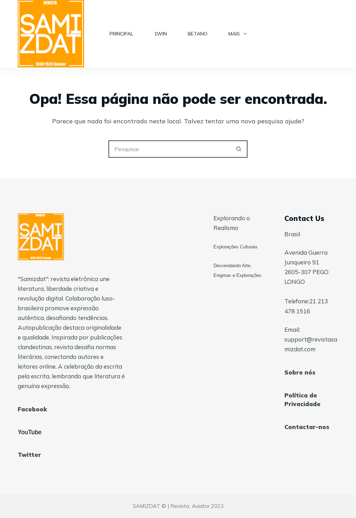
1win (160, 34)
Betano (198, 34)
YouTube (29, 432)
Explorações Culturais (235, 246)
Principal (121, 34)
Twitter (29, 454)
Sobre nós (299, 372)
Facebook (32, 409)
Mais (234, 34)
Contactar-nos (306, 426)
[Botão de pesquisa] (239, 149)
